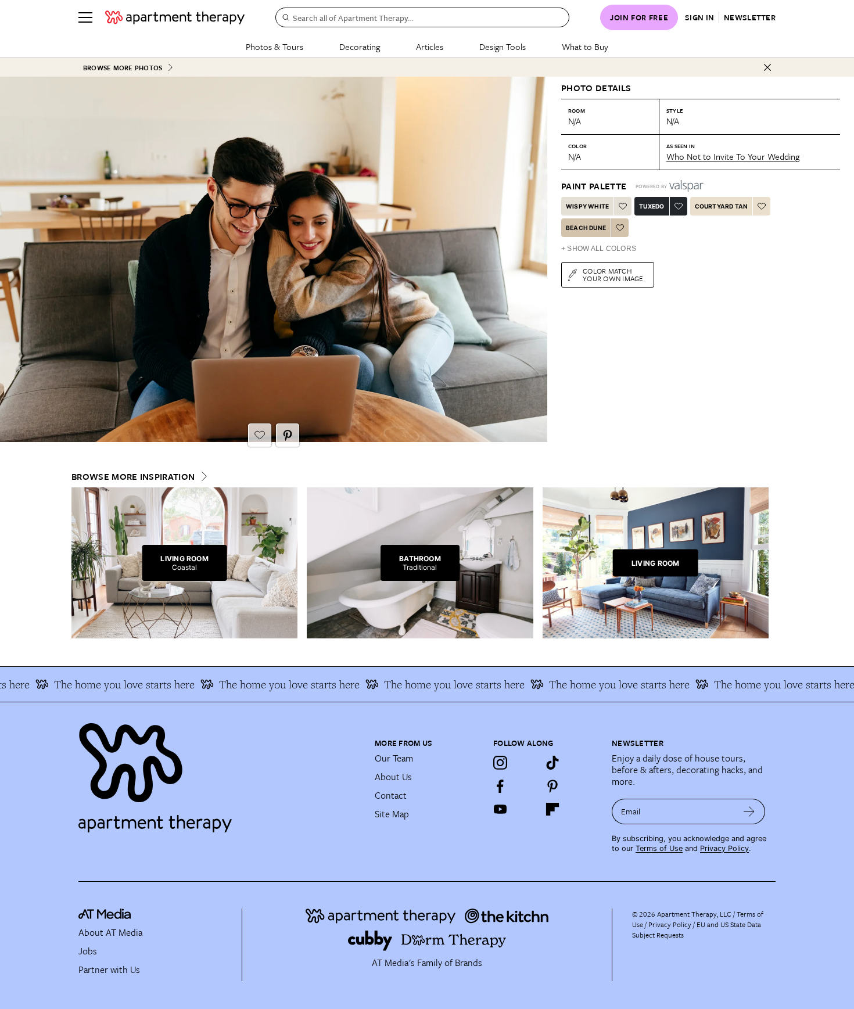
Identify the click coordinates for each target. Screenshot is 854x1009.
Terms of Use (659, 848)
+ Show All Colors (598, 249)
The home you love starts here (98, 684)
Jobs (87, 951)
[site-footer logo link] (104, 915)
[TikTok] (552, 763)
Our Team (394, 758)
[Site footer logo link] (219, 772)
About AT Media (110, 932)
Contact (391, 795)
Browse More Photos (122, 68)
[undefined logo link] (175, 17)
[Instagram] (500, 763)
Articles (429, 46)
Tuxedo (651, 206)
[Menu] (85, 17)
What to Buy (585, 46)
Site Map (392, 814)
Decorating (359, 46)
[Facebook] (500, 786)
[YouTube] (500, 809)
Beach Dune (586, 227)
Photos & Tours (274, 46)
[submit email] (749, 811)
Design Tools (502, 46)
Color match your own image (613, 274)
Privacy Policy (724, 848)
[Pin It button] (287, 435)
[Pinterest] (552, 786)
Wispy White (587, 206)
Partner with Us (109, 969)
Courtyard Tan (721, 206)
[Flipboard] (552, 809)
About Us (393, 777)
